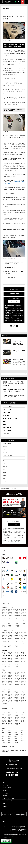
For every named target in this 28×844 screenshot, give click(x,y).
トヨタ (4, 472)
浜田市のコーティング (10, 653)
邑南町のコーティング (4, 662)
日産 (4, 478)
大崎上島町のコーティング (4, 625)
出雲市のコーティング (17, 653)
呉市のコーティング (11, 610)
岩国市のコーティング (17, 636)
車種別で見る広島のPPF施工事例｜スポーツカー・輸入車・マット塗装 (13, 390)
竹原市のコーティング (17, 610)
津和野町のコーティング (10, 662)
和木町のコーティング (17, 642)
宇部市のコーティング (10, 633)
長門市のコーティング (4, 639)
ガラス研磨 (5, 793)
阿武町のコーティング (17, 645)
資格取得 (6, 434)
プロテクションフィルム (10, 418)
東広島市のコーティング (17, 616)
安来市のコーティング (10, 656)
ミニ (4, 458)
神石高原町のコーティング (17, 625)
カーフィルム (6, 803)
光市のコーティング (24, 636)
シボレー (5, 463)
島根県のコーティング (7, 650)
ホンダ (4, 475)
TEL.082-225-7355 (12, 771)
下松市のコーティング (10, 636)
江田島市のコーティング (10, 619)
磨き (5, 424)
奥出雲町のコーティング (4, 659)
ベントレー (5, 452)
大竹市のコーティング (10, 616)
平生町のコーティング (10, 645)
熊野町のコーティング (4, 622)
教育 (5, 421)
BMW (4, 469)
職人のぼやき (7, 431)
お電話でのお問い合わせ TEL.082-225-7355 (14, 288)
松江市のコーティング (4, 653)
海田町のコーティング (23, 619)
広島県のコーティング (7, 607)
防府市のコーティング (4, 636)
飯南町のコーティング (10, 659)
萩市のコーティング (24, 633)
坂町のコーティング (11, 622)
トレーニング (7, 412)
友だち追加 (14, 302)
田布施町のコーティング (4, 645)
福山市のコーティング (10, 613)
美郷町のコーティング (23, 659)
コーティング (7, 409)
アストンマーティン (7, 443)
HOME (2, 488)
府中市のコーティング (17, 613)
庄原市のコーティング (4, 616)
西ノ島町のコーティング (4, 665)
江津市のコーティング (17, 656)
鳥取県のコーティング (7, 708)
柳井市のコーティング (10, 639)
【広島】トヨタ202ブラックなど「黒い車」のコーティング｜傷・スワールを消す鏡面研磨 (13, 383)
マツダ (4, 481)
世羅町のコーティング (10, 625)
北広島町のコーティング (23, 622)
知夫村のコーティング (10, 665)
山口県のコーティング (7, 630)
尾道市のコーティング (4, 613)
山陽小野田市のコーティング (5, 642)
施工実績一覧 (7, 488)
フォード (5, 449)
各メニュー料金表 (7, 787)
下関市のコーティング (4, 633)
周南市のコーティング (23, 639)
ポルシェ (5, 461)
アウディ (5, 466)
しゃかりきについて (7, 800)
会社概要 (5, 795)
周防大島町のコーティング (10, 642)
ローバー (5, 446)
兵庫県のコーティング (7, 670)
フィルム (6, 415)
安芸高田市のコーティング (4, 619)
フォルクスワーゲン (7, 455)
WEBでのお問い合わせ (14, 293)
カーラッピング (8, 406)
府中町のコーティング (17, 619)
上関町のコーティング (23, 642)
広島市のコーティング (4, 610)
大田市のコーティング (4, 656)
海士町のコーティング (23, 662)
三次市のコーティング (23, 613)
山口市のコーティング (17, 633)
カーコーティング (7, 790)
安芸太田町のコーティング (17, 622)
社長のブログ (7, 427)
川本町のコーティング (17, 659)
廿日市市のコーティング (23, 616)
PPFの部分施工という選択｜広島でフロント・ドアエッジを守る (13, 396)
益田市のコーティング (23, 653)
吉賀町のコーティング (17, 662)
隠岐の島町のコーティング (17, 665)
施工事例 (5, 806)
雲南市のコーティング (23, 656)
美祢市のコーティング (17, 639)
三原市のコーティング (23, 610)
